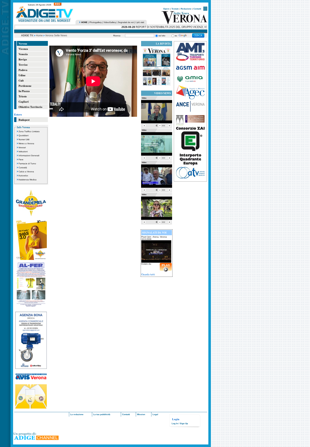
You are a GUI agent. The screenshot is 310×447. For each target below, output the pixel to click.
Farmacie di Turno (27, 163)
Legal (155, 414)
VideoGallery (110, 22)
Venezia (23, 54)
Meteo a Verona (26, 143)
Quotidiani (23, 135)
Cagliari (24, 101)
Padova (23, 70)
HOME (84, 22)
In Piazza (24, 91)
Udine (22, 75)
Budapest (24, 120)
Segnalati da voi (126, 22)
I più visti (140, 22)
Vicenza (23, 49)
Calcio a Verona (26, 171)
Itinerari (22, 147)
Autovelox (23, 175)
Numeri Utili (24, 139)
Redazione (186, 9)
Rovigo (23, 59)
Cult (21, 80)
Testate (175, 9)
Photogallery (95, 22)
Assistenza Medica (27, 179)
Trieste (23, 96)
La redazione (77, 414)
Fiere (21, 159)
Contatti (197, 9)
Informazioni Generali (29, 155)
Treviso (23, 64)
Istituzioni (23, 151)
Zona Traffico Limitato (29, 131)
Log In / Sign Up (180, 423)
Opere (166, 9)
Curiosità (23, 167)
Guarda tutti (148, 274)
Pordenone (25, 86)
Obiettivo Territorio (30, 107)
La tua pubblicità (101, 414)
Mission (141, 414)
